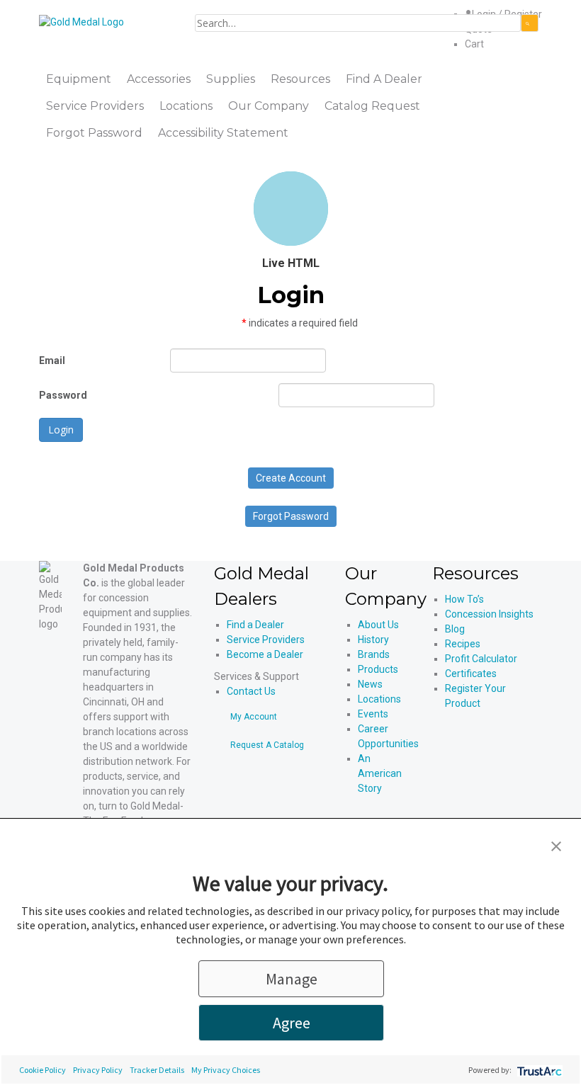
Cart (474, 44)
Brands (374, 654)
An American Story (380, 773)
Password (63, 395)
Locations (379, 699)
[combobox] (358, 23)
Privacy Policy (98, 1069)
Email (52, 360)
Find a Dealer (255, 624)
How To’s (464, 599)
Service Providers (266, 639)
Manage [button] (291, 979)
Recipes (462, 643)
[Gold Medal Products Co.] (81, 21)
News (370, 684)
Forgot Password (291, 516)
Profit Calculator (481, 658)
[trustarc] (538, 1069)
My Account (253, 717)
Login (61, 429)
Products (378, 669)
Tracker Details (157, 1069)
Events (373, 714)
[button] (556, 844)
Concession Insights (489, 614)
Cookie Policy (42, 1069)
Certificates (471, 673)
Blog (455, 629)
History (373, 639)
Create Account (291, 478)
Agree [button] (291, 1023)
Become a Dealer (265, 654)
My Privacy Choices (225, 1069)
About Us (378, 624)
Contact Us (251, 691)
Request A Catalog (267, 745)
